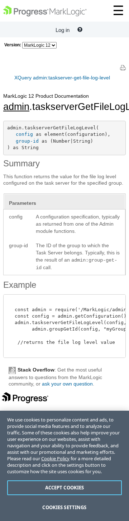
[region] (64, 466)
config (24, 134)
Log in (63, 30)
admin (16, 106)
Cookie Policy (55, 458)
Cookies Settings (64, 507)
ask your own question (67, 384)
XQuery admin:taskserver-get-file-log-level (62, 77)
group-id (27, 141)
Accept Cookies (64, 487)
